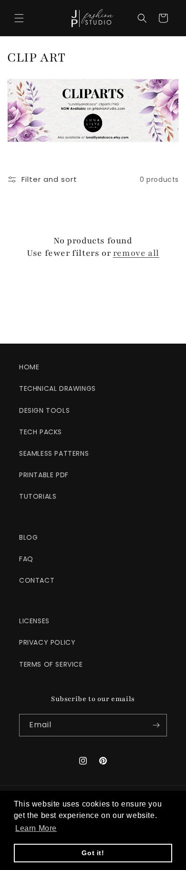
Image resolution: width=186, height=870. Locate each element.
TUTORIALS (37, 496)
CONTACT (36, 580)
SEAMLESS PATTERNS (54, 453)
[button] (19, 18)
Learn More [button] (36, 828)
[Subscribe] (155, 725)
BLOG (28, 537)
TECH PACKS (40, 432)
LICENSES (34, 621)
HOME (29, 367)
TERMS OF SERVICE (51, 664)
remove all (136, 253)
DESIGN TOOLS (44, 410)
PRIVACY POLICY (47, 642)
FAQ (26, 559)
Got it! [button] (93, 853)
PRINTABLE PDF (44, 475)
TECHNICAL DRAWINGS (57, 388)
